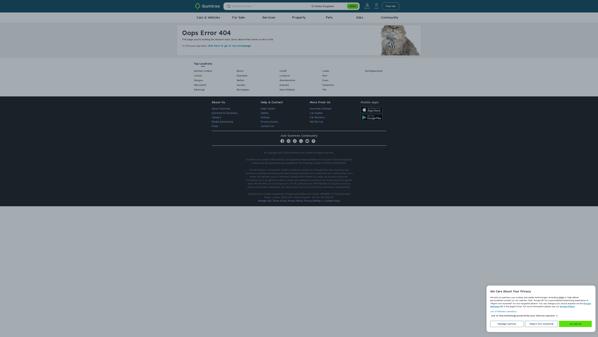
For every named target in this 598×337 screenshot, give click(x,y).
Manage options (507, 323)
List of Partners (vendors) (503, 311)
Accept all (575, 323)
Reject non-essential (541, 323)
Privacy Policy (567, 306)
